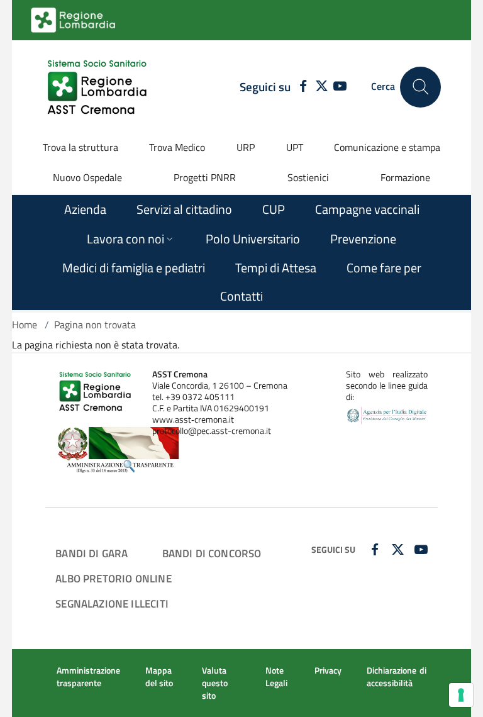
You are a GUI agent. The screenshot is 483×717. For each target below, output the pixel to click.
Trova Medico (177, 147)
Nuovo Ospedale (87, 177)
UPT (294, 147)
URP (245, 147)
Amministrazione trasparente (88, 677)
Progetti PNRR (205, 177)
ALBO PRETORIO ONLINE (113, 578)
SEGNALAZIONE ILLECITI (112, 603)
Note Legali (276, 677)
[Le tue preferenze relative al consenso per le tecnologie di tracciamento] (461, 695)
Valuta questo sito (215, 683)
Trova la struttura (80, 147)
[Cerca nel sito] (420, 87)
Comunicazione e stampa (387, 147)
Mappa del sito (159, 677)
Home (24, 324)
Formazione (405, 177)
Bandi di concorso (212, 553)
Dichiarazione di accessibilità (396, 677)
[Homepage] (98, 86)
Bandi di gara (91, 553)
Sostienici (308, 177)
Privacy (327, 670)
